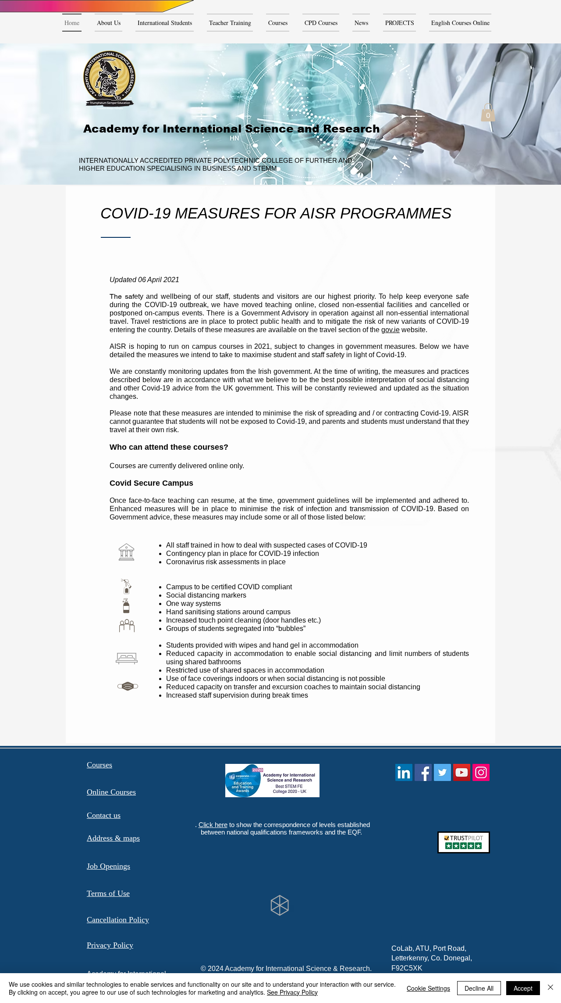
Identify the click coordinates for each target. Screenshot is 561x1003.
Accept (523, 988)
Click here (213, 824)
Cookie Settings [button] (428, 988)
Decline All (479, 988)
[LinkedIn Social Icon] (403, 772)
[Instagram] (481, 772)
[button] (488, 112)
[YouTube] (461, 772)
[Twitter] (442, 772)
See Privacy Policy (292, 992)
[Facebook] (423, 772)
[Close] (550, 988)
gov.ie (390, 329)
